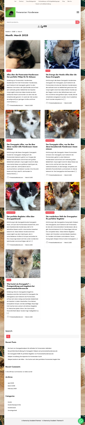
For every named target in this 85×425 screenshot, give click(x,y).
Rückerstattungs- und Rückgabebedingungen (49, 1)
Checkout (21, 1)
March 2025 (11, 386)
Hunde (9, 71)
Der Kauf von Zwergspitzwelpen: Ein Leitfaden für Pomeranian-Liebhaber (30, 348)
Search (8, 331)
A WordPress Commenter (13, 372)
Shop (63, 1)
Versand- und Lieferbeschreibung (43, 4)
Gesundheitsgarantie (31, 1)
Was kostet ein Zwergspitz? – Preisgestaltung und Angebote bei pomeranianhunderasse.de (20, 286)
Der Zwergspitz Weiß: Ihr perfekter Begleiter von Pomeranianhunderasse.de (30, 354)
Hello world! (28, 372)
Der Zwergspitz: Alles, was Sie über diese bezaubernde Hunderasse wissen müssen (61, 146)
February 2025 (12, 388)
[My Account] (39, 26)
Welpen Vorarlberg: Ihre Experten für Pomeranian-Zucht (25, 356)
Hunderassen (50, 140)
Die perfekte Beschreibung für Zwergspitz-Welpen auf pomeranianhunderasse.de (32, 351)
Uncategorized (12, 410)
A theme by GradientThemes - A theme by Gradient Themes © (42, 421)
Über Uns (69, 1)
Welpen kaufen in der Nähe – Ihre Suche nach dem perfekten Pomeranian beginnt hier (34, 359)
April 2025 (11, 383)
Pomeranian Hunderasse (27, 12)
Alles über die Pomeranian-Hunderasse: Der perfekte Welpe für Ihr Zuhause (23, 75)
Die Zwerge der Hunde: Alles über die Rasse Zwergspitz (61, 75)
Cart (15, 1)
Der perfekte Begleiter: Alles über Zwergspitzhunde (20, 217)
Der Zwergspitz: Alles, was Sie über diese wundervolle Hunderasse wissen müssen (22, 146)
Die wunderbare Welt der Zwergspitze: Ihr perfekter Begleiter (61, 217)
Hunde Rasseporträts (14, 405)
